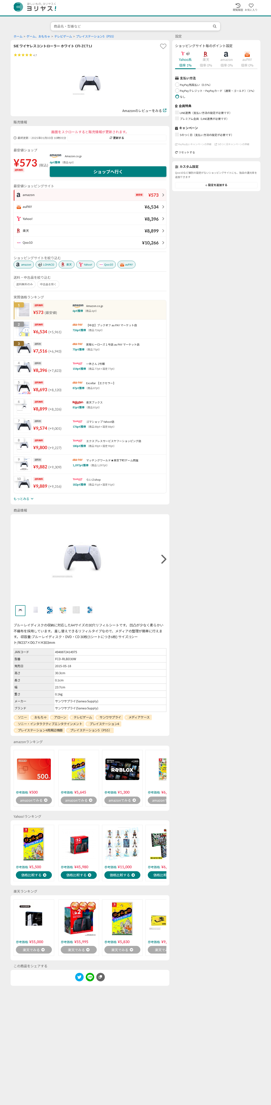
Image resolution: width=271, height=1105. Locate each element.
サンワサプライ (110, 717)
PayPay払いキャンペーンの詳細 (194, 144)
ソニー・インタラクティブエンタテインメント (50, 724)
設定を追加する (217, 185)
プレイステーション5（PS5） (96, 36)
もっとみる (21, 499)
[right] (163, 559)
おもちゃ (40, 717)
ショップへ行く (108, 171)
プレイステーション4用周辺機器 (40, 730)
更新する (118, 138)
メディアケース (139, 717)
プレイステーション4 (104, 724)
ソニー (22, 717)
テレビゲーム (63, 36)
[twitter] (79, 978)
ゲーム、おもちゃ (38, 36)
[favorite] (163, 46)
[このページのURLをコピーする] (100, 977)
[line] (90, 978)
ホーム (18, 36)
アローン (60, 717)
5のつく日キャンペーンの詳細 (233, 144)
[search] (215, 26)
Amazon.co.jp (73, 156)
